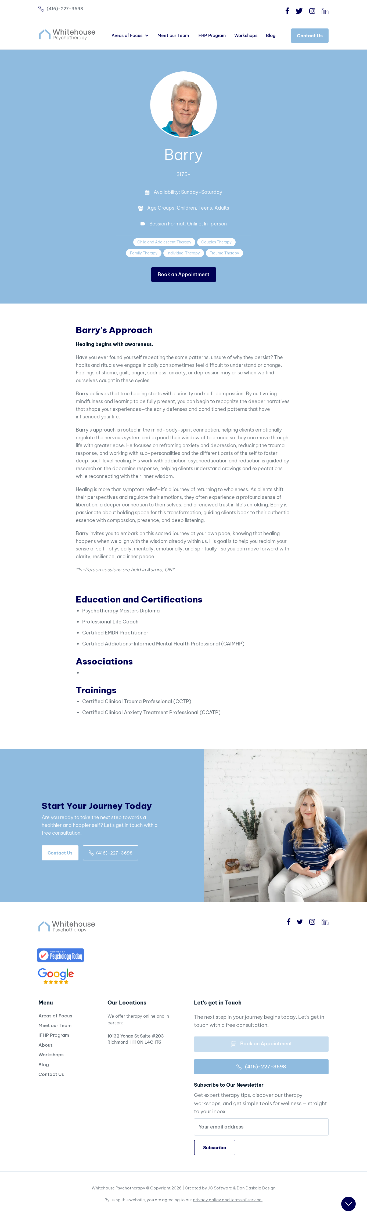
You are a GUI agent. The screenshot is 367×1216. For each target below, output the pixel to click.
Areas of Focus (55, 1016)
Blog (270, 35)
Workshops (245, 35)
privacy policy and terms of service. (227, 1199)
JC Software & (222, 1188)
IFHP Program (211, 35)
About (45, 1045)
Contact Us (310, 36)
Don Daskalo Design (256, 1188)
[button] (130, 35)
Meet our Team (173, 35)
